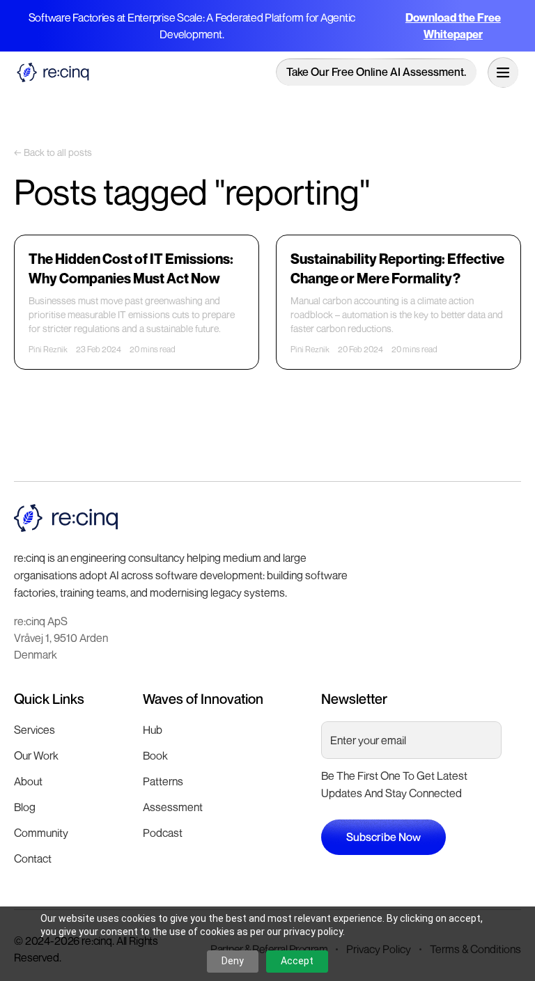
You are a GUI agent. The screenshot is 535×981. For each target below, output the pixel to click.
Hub (152, 730)
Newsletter (354, 699)
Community (41, 833)
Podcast (163, 833)
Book (155, 755)
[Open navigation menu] (503, 72)
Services (34, 730)
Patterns (163, 781)
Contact (33, 858)
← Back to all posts (53, 152)
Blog (25, 807)
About (28, 781)
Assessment (173, 807)
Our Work (36, 755)
